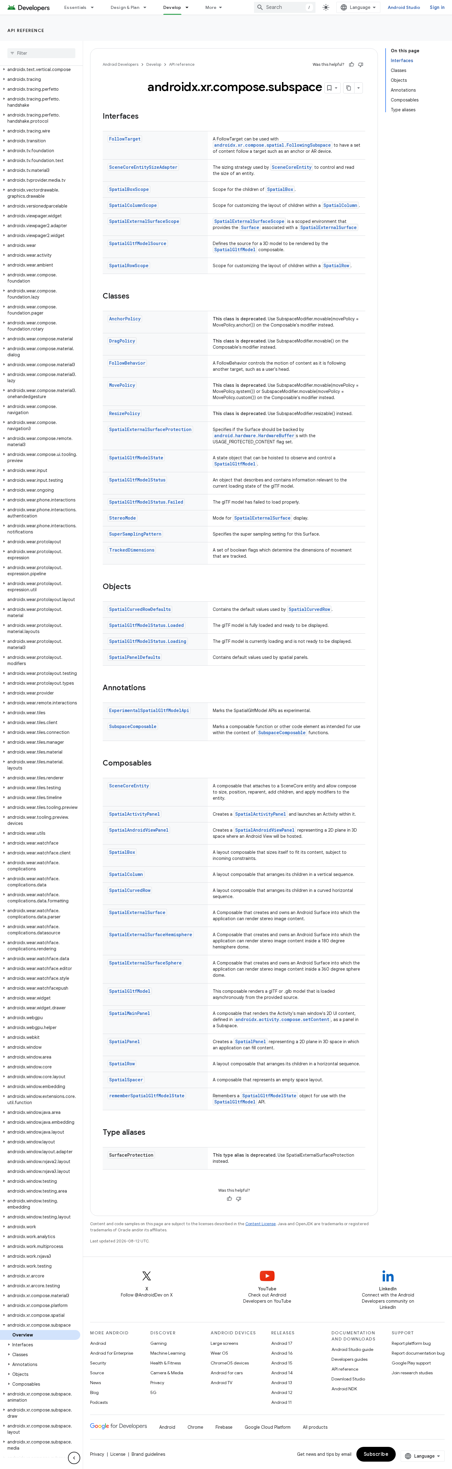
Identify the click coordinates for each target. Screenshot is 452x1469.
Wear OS (219, 1353)
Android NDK (344, 1389)
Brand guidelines (148, 1454)
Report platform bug (411, 1343)
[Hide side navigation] (74, 1458)
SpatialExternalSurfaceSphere (145, 963)
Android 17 (281, 1343)
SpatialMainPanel (129, 1013)
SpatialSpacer (126, 1080)
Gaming (158, 1343)
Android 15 (281, 1363)
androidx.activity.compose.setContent (282, 1019)
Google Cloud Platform (268, 1427)
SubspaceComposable (133, 726)
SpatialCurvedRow (309, 609)
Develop (172, 7)
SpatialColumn (340, 205)
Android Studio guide (352, 1349)
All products (315, 1427)
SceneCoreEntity (291, 167)
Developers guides (349, 1359)
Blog (94, 1392)
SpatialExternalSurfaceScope (144, 221)
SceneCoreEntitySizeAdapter (143, 167)
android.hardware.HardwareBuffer (254, 435)
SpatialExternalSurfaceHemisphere (150, 934)
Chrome (195, 1427)
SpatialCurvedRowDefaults (140, 609)
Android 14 (282, 1373)
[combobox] (284, 7)
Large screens (224, 1343)
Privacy (157, 1382)
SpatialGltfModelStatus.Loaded (146, 625)
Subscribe (376, 1454)
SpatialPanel (124, 1041)
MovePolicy (122, 385)
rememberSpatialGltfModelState (146, 1096)
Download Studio (348, 1379)
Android (98, 1343)
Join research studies (412, 1373)
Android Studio (404, 7)
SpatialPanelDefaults (134, 657)
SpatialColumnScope (133, 205)
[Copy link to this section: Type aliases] (151, 1133)
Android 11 (281, 1402)
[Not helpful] (360, 64)
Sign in (437, 7)
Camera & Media (166, 1373)
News (95, 1382)
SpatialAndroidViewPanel (139, 830)
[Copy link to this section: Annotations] (152, 688)
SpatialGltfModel (235, 249)
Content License (260, 1223)
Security (98, 1363)
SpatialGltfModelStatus (137, 480)
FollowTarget (125, 139)
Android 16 (282, 1353)
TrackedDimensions (131, 550)
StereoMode (122, 518)
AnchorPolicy (125, 319)
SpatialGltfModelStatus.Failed (146, 502)
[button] (40, 69)
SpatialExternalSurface (328, 227)
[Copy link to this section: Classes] (135, 296)
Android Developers (120, 64)
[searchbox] (41, 53)
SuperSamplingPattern (135, 534)
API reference (26, 30)
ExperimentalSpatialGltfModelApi (149, 710)
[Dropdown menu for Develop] (189, 7)
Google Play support (411, 1363)
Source (97, 1373)
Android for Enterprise (111, 1353)
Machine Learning (167, 1353)
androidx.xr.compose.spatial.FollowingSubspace (272, 145)
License (117, 1454)
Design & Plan (125, 7)
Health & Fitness (165, 1363)
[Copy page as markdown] (349, 88)
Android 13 (281, 1382)
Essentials (75, 7)
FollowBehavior (127, 363)
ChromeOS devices (230, 1363)
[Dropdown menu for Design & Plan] (147, 7)
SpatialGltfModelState (136, 458)
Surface (250, 227)
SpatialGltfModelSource (137, 243)
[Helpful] (351, 64)
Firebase (224, 1427)
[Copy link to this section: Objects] (137, 587)
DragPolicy (122, 341)
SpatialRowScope (129, 265)
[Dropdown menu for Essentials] (95, 7)
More (211, 7)
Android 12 (281, 1392)
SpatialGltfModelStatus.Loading (147, 641)
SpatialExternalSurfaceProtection (150, 429)
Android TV (221, 1382)
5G (153, 1392)
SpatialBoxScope (129, 189)
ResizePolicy (124, 413)
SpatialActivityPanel (134, 814)
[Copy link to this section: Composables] (158, 763)
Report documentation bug (418, 1353)
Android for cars (227, 1373)
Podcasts (99, 1402)
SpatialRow (336, 265)
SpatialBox (280, 189)
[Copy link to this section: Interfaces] (145, 117)
